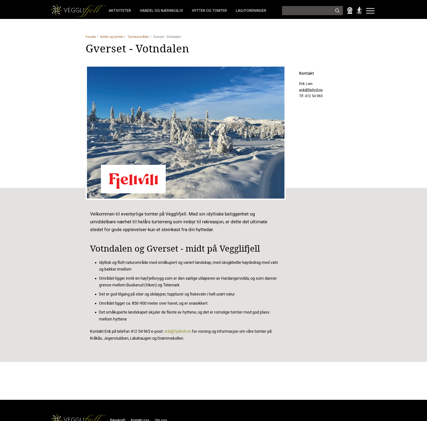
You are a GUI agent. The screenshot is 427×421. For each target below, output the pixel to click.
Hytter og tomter (209, 10)
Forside (91, 37)
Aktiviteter (120, 10)
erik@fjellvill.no (311, 90)
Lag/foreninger (251, 10)
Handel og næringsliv (161, 10)
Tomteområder (138, 37)
